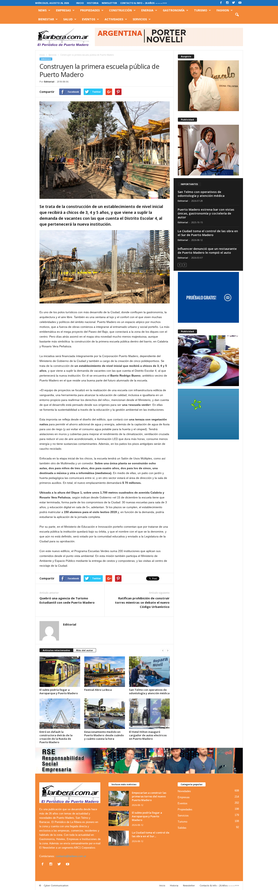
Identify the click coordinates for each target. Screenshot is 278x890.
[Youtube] (240, 3)
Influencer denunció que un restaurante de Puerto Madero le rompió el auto (207, 250)
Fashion (223, 10)
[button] (236, 14)
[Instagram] (227, 3)
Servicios (140, 19)
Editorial (49, 81)
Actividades (114, 19)
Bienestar (46, 19)
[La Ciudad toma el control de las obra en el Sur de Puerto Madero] (118, 838)
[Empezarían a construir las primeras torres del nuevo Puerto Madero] (118, 798)
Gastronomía (174, 10)
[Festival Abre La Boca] (104, 671)
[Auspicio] (208, 85)
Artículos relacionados (56, 650)
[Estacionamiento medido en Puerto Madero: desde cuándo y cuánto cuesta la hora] (104, 713)
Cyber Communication (56, 885)
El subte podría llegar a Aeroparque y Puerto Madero (58, 691)
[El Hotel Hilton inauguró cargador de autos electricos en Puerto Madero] (149, 713)
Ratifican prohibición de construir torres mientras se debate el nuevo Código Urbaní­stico (142, 602)
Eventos (88, 19)
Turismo (200, 10)
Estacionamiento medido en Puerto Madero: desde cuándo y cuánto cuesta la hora (104, 735)
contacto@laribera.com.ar (71, 856)
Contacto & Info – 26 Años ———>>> (143, 2)
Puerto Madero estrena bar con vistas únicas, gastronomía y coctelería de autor (206, 213)
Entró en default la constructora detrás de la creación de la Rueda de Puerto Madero (55, 737)
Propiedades (90, 10)
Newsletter (109, 2)
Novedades (184, 791)
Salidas (182, 827)
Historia (93, 2)
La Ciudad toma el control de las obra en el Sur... (150, 834)
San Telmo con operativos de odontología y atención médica (149, 691)
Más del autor (84, 650)
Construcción (120, 10)
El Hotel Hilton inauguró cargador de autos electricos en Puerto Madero (148, 735)
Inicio (80, 2)
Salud (68, 19)
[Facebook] (221, 3)
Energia (147, 10)
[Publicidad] (208, 150)
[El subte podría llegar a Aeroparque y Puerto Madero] (59, 671)
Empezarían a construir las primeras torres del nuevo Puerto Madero (149, 796)
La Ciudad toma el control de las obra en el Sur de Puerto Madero (208, 233)
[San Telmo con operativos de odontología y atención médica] (149, 671)
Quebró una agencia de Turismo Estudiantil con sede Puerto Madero (67, 600)
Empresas (63, 10)
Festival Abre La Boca (98, 690)
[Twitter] (233, 3)
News (42, 10)
